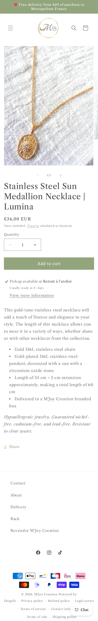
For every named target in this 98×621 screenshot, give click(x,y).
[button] (10, 28)
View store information (32, 295)
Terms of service (33, 609)
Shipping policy (65, 617)
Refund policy (59, 601)
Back (14, 518)
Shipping (33, 226)
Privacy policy (32, 601)
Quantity (11, 234)
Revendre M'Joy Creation (34, 530)
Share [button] (14, 446)
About (16, 495)
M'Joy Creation (45, 594)
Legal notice (84, 601)
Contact (17, 483)
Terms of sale (37, 617)
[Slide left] (37, 175)
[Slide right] (60, 175)
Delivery (18, 507)
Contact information (67, 609)
